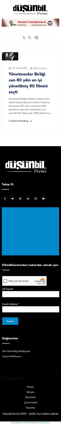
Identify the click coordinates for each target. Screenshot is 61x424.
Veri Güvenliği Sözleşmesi (16, 351)
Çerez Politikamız (11, 356)
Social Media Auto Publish (20, 422)
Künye (30, 387)
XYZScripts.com (44, 422)
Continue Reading (18, 121)
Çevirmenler (30, 402)
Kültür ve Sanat (40, 68)
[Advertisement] (31, 231)
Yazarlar (30, 408)
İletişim (30, 392)
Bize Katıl (30, 397)
